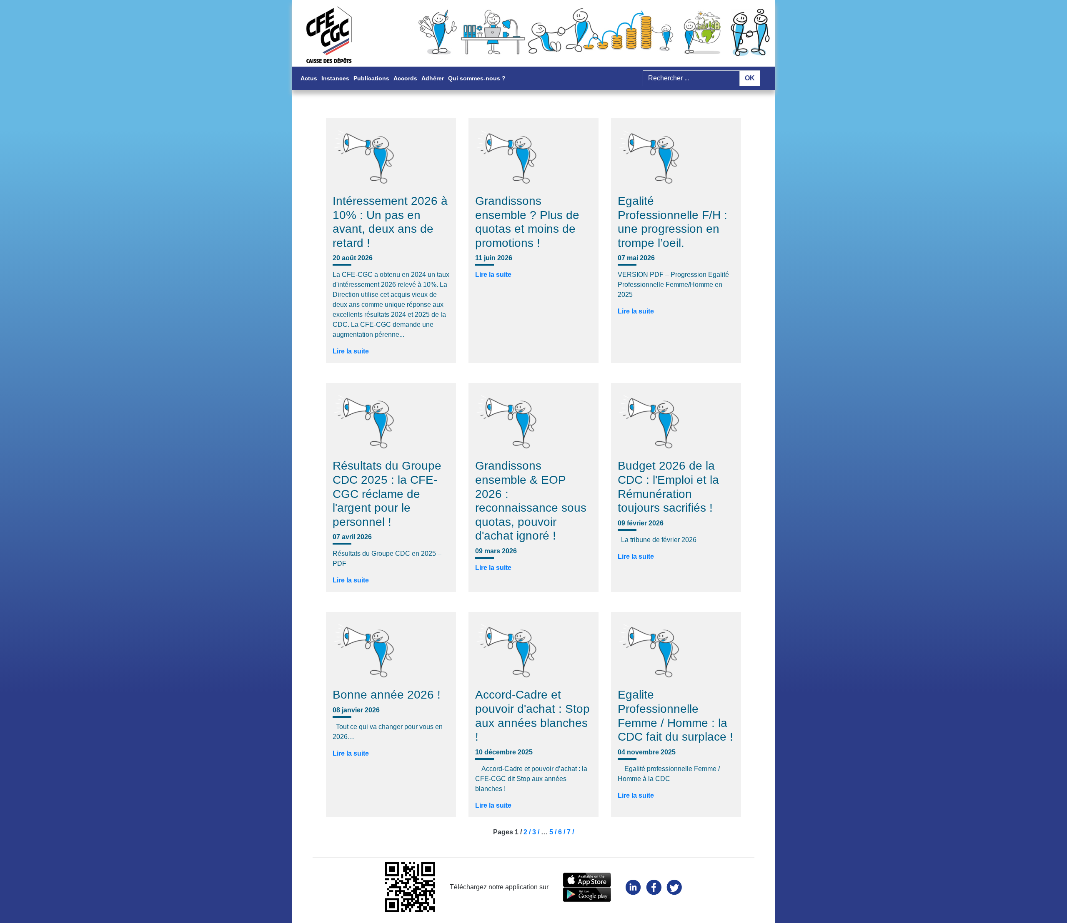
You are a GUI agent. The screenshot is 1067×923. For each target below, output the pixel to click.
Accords (405, 78)
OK (750, 78)
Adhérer (432, 78)
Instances (335, 78)
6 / (562, 832)
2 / (527, 832)
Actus (309, 78)
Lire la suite (351, 351)
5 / (553, 832)
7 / (570, 832)
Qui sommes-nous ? (477, 78)
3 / (536, 832)
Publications (371, 78)
